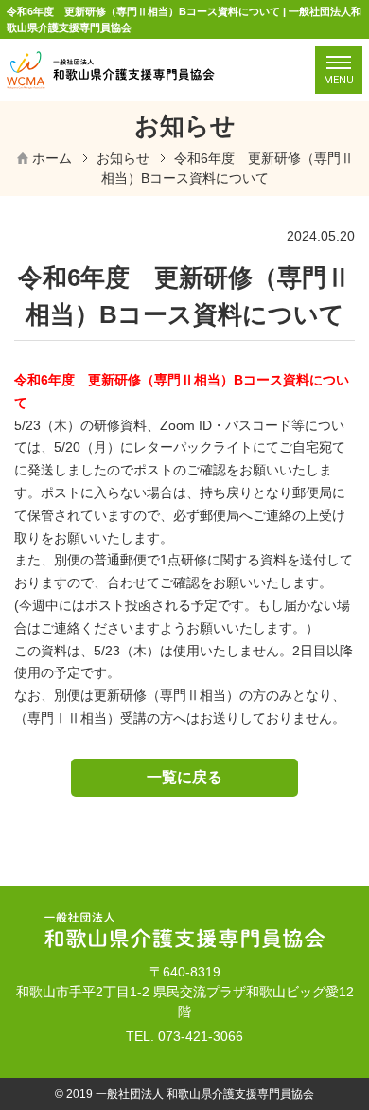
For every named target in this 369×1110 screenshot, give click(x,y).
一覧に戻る (184, 777)
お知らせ (123, 158)
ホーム (52, 158)
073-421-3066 (200, 1036)
